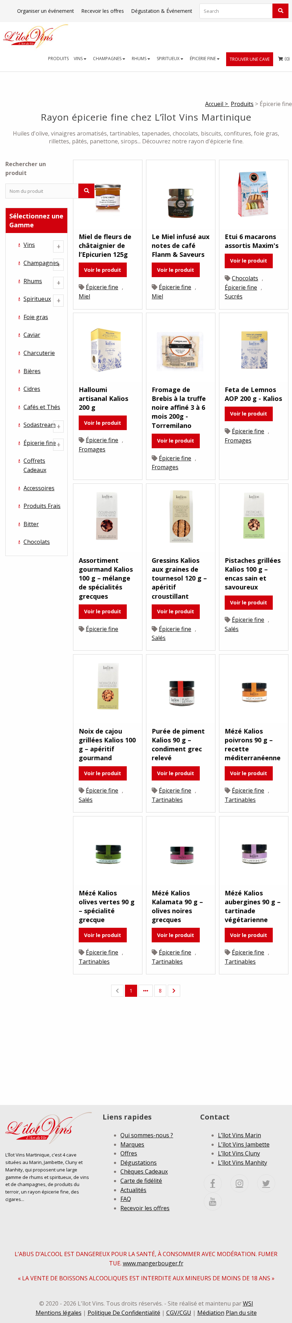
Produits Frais (42, 506)
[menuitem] (58, 58)
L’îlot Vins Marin (239, 1135)
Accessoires (39, 488)
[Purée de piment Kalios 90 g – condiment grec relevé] (180, 688)
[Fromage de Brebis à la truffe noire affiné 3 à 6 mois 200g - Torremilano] (180, 347)
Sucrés (234, 296)
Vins (79, 58)
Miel (84, 296)
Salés (159, 638)
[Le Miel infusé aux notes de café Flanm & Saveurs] (180, 194)
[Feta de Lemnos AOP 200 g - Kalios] (253, 347)
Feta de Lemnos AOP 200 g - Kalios (253, 394)
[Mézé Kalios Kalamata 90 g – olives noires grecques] (180, 850)
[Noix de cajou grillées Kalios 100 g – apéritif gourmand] (107, 688)
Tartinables (167, 800)
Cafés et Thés (42, 407)
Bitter (31, 524)
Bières (32, 371)
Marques (132, 1144)
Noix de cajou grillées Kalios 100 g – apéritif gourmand (107, 744)
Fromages (92, 449)
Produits (58, 58)
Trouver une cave (250, 59)
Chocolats (37, 542)
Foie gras (36, 317)
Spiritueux (169, 58)
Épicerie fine (203, 58)
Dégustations (138, 1162)
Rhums (139, 58)
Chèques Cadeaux (144, 1171)
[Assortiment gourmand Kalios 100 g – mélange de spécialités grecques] (107, 518)
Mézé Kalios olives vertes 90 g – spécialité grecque (107, 906)
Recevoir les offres (102, 10)
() (284, 58)
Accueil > (217, 104)
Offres (128, 1153)
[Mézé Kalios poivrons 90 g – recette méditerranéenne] (253, 688)
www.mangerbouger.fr (153, 1263)
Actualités (133, 1190)
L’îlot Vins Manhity (242, 1162)
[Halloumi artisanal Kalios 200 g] (107, 347)
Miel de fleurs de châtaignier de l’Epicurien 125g (105, 245)
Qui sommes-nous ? (146, 1135)
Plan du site (241, 1313)
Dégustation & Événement (161, 10)
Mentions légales (59, 1313)
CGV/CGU (178, 1313)
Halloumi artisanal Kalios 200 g (103, 398)
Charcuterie (39, 353)
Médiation (210, 1313)
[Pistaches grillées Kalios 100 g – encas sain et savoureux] (253, 518)
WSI (248, 1303)
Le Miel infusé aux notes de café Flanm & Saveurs (180, 245)
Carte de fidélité (141, 1181)
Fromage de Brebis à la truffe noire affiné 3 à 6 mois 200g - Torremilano (179, 407)
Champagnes (107, 58)
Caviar (32, 335)
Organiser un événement (45, 10)
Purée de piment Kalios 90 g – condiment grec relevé (178, 744)
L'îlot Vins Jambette (244, 1144)
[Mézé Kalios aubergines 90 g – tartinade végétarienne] (253, 850)
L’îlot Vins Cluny (239, 1153)
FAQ (125, 1199)
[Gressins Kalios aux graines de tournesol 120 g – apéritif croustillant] (180, 518)
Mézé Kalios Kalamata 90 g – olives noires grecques (177, 906)
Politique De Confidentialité (124, 1313)
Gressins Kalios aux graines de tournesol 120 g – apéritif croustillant (179, 578)
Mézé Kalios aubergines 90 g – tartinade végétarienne (253, 906)
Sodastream (40, 425)
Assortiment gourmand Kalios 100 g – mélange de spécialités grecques (106, 578)
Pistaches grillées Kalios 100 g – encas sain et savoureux (253, 574)
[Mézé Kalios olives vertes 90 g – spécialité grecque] (107, 850)
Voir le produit (102, 269)
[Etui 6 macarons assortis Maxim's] (253, 194)
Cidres (32, 389)
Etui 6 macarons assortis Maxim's (251, 241)
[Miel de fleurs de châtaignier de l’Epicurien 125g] (107, 194)
